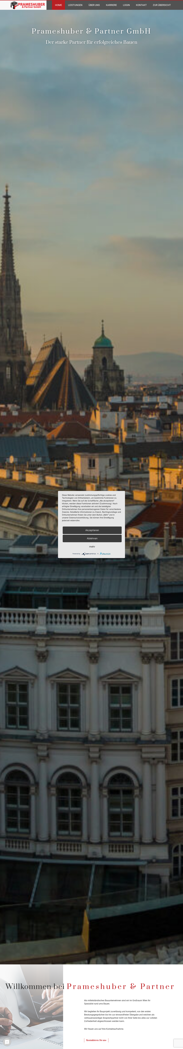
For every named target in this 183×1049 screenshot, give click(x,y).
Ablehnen (92, 538)
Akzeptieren (92, 530)
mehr (92, 546)
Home (58, 5)
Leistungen (75, 5)
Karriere (111, 5)
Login (126, 5)
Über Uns (94, 5)
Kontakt (141, 5)
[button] (96, 1040)
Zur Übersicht (162, 5)
